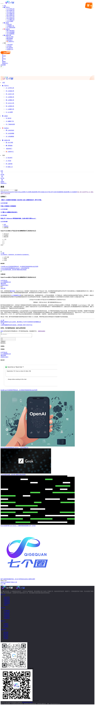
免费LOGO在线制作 (72, 192)
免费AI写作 (38, 192)
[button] (5, 86)
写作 (2, 192)
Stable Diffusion (18, 192)
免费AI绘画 (31, 192)
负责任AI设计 (4, 285)
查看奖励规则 (41, 331)
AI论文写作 (7, 193)
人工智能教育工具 (6, 282)
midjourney (5, 192)
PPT (52, 192)
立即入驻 (3, 288)
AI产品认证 (4, 280)
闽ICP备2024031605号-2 (27, 702)
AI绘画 (42, 192)
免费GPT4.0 (25, 192)
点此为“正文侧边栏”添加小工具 (9, 582)
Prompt (10, 192)
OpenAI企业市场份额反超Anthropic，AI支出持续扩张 (15, 268)
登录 (2, 171)
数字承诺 (3, 283)
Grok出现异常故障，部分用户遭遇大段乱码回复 (13, 269)
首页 (5, 224)
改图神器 (60, 192)
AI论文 (46, 192)
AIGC (13, 192)
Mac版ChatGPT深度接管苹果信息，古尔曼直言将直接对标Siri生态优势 (19, 266)
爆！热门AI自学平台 (82, 192)
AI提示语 (55, 192)
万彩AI (49, 192)
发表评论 (3, 341)
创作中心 (5, 63)
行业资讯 (6, 226)
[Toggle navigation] (1, 3)
